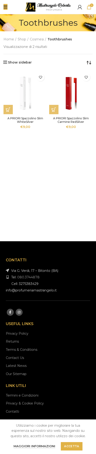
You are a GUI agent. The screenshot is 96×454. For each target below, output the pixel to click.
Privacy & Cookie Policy (25, 403)
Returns (12, 341)
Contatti (12, 411)
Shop (22, 39)
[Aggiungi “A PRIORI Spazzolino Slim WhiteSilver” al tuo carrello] (8, 109)
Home (8, 39)
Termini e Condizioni (22, 395)
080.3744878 (28, 277)
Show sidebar (20, 62)
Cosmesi (37, 39)
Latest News (16, 366)
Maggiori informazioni (34, 446)
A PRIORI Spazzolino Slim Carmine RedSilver (71, 120)
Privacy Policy (17, 333)
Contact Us (15, 358)
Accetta (71, 446)
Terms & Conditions (21, 350)
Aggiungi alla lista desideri (40, 77)
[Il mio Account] (79, 7)
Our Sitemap (16, 374)
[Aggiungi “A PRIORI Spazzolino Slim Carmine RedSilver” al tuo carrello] (53, 109)
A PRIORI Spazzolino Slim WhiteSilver (25, 120)
